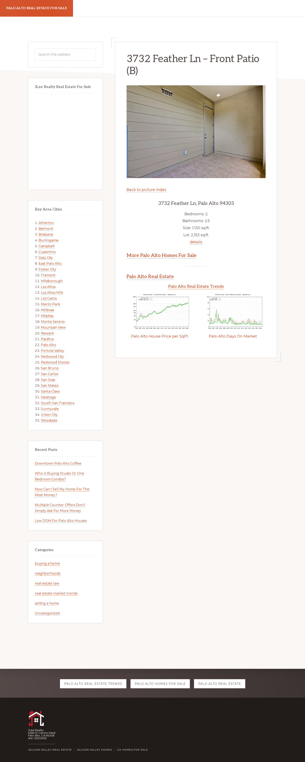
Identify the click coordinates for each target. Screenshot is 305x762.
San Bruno (50, 368)
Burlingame (49, 240)
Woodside (49, 420)
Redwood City (52, 356)
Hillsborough (52, 281)
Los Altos (48, 287)
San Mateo (50, 386)
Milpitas (47, 316)
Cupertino (47, 252)
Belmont (46, 229)
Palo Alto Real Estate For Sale (36, 8)
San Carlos (49, 374)
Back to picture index (146, 189)
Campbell (47, 246)
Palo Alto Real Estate (150, 277)
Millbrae (47, 310)
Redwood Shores (55, 362)
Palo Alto (48, 345)
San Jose (48, 380)
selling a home (47, 603)
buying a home (47, 563)
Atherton (46, 223)
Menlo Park (50, 304)
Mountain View (53, 327)
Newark (47, 333)
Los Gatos (49, 298)
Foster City (47, 269)
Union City (49, 415)
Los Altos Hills (52, 293)
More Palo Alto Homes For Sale (161, 255)
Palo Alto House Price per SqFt (159, 336)
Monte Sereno (53, 322)
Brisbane (46, 234)
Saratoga (48, 397)
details (196, 242)
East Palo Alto (50, 263)
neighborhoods (47, 573)
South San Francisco (57, 403)
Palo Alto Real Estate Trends (196, 286)
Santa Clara (50, 391)
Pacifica (47, 339)
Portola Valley (52, 351)
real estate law (47, 583)
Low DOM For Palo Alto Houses (61, 521)
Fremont (48, 275)
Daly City (46, 258)
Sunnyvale (50, 409)
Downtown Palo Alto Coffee (58, 463)
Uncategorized (47, 613)
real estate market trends (56, 593)
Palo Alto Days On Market (233, 336)
